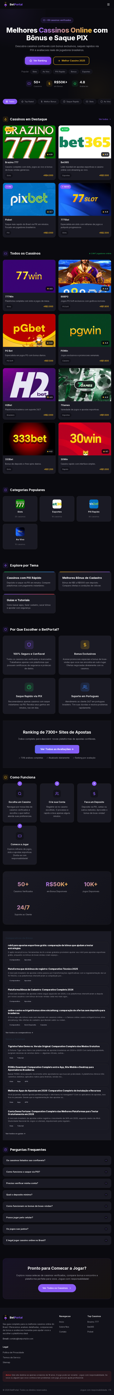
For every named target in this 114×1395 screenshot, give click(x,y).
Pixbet (90, 1332)
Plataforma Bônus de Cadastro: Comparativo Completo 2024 (40, 989)
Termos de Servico (11, 1357)
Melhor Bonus (50, 101)
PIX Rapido (60, 71)
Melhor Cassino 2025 (73, 60)
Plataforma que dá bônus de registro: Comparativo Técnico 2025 (43, 969)
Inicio (61, 1322)
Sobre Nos (64, 1327)
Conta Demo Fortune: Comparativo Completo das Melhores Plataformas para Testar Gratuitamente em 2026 (53, 1113)
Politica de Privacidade (13, 1352)
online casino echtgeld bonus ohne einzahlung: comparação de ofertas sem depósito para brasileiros (56, 1012)
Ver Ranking (40, 60)
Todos (11, 101)
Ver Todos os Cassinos (55, 1288)
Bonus (73, 71)
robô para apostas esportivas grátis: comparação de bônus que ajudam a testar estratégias (50, 947)
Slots (35, 71)
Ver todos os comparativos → (19, 1032)
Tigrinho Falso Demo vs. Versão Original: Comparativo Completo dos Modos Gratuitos (54, 1046)
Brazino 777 (93, 1322)
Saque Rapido (72, 101)
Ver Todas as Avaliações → (57, 749)
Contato (62, 1332)
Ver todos (103, 119)
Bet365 (90, 1327)
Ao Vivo (46, 71)
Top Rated (29, 101)
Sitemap (6, 1362)
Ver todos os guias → (16, 1133)
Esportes (86, 71)
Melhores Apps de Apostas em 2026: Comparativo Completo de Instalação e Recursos (54, 1090)
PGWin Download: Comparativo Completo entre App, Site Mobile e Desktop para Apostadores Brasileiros (51, 1068)
